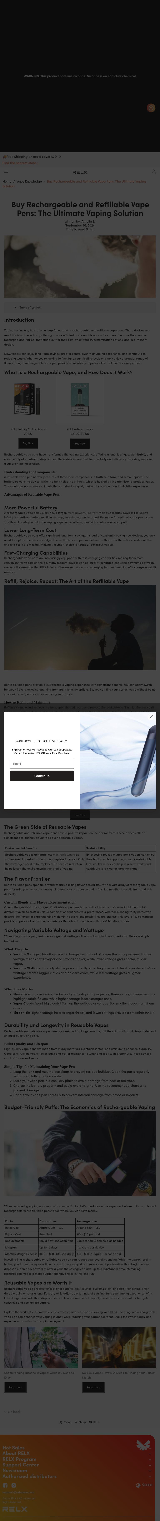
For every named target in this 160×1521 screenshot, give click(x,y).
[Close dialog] (151, 716)
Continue (42, 776)
